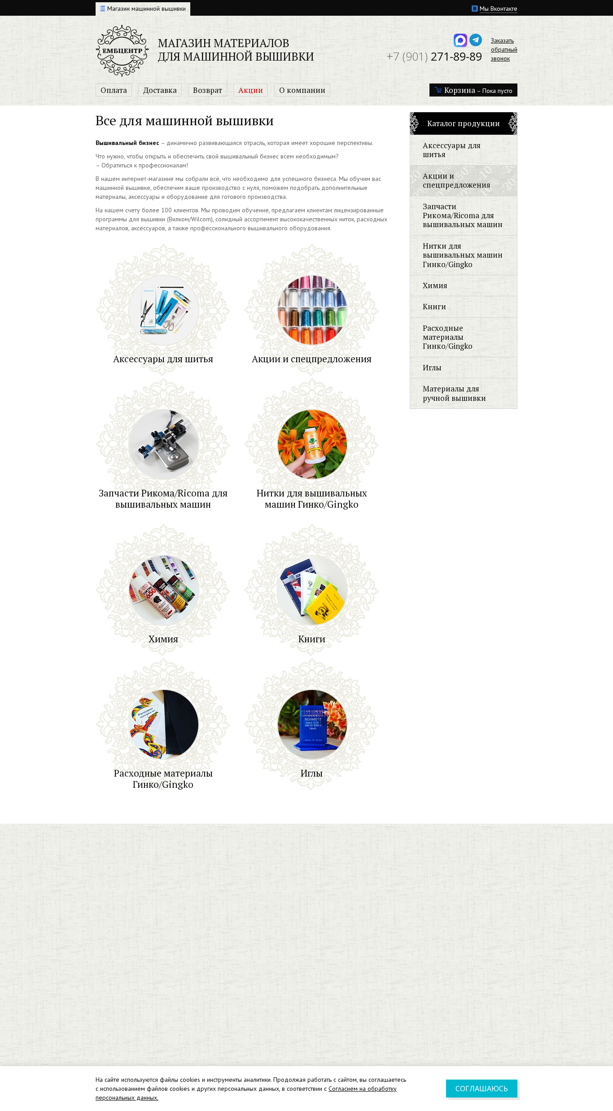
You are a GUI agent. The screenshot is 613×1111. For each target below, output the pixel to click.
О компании (302, 90)
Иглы (432, 367)
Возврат (207, 90)
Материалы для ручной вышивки (454, 393)
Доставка (160, 90)
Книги (434, 306)
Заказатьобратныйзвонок (504, 49)
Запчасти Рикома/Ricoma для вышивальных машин (463, 215)
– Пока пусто (478, 90)
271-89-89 (434, 56)
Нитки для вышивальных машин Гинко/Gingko (463, 255)
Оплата (114, 90)
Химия (435, 285)
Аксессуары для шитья (452, 149)
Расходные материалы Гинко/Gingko (448, 337)
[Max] (460, 40)
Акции (250, 90)
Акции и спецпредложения (456, 180)
